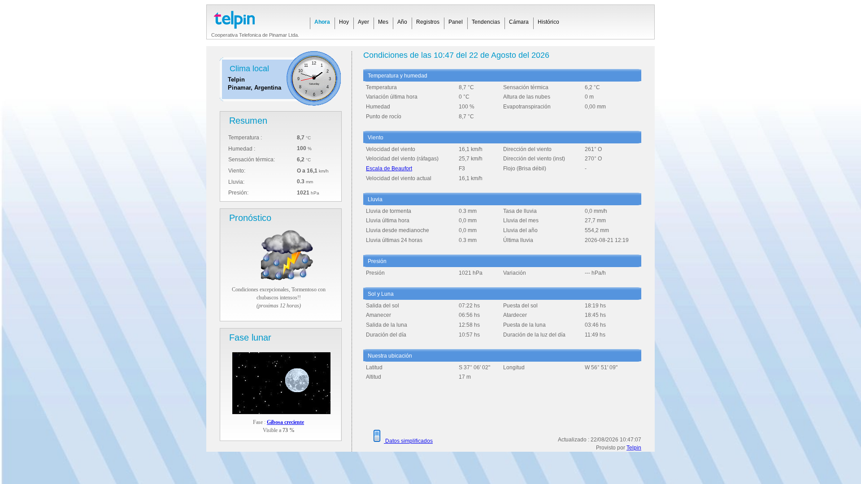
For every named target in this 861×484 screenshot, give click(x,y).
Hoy (344, 22)
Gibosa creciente (285, 422)
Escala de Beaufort (389, 168)
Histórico (548, 22)
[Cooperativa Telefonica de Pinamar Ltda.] (255, 17)
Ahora (322, 22)
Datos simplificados (408, 441)
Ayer (363, 22)
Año (402, 22)
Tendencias (486, 22)
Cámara (519, 22)
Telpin (633, 448)
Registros (427, 22)
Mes (383, 22)
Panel (455, 22)
